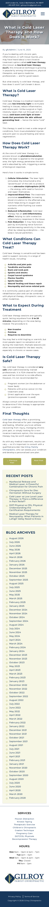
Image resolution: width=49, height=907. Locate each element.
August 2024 (16, 625)
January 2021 (16, 764)
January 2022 (16, 726)
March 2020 (16, 794)
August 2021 (16, 745)
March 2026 (15, 557)
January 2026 (16, 564)
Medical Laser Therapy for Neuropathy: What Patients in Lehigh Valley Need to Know (26, 516)
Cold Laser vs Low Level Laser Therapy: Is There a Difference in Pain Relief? (26, 499)
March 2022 (15, 719)
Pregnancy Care (24, 833)
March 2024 (16, 643)
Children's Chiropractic (24, 827)
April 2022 (15, 715)
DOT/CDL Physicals (24, 836)
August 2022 (16, 700)
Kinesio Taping (24, 822)
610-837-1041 (14, 5)
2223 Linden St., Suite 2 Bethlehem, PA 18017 (24, 3)
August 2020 (16, 779)
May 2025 (14, 594)
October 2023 (16, 662)
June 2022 (15, 707)
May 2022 (14, 711)
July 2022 (14, 704)
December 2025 (18, 568)
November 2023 (18, 658)
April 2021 (14, 756)
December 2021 (18, 730)
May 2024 (14, 636)
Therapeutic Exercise (24, 824)
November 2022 (18, 689)
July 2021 (14, 749)
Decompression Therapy (24, 839)
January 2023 (16, 681)
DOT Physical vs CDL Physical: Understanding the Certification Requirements (26, 507)
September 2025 (18, 580)
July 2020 (14, 783)
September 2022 (18, 696)
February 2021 (17, 760)
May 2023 (14, 666)
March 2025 (15, 598)
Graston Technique (24, 830)
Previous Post (12, 461)
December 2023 (18, 655)
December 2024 (18, 610)
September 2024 (18, 621)
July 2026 (14, 542)
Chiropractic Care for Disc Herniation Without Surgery (25, 491)
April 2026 (15, 553)
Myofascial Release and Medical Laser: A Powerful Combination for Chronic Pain (26, 484)
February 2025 (17, 602)
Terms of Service (31, 896)
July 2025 (14, 587)
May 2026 (14, 549)
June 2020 (15, 786)
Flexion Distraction (24, 819)
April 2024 (15, 640)
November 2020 (18, 768)
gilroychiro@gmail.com (31, 5)
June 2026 (15, 546)
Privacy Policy (14, 896)
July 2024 (14, 628)
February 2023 (17, 677)
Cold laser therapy (12, 419)
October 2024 (17, 617)
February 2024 (17, 647)
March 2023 (15, 674)
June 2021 (14, 752)
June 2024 (15, 632)
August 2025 (16, 583)
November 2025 (18, 572)
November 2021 (18, 734)
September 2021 (18, 741)
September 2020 (18, 775)
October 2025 (16, 576)
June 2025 (15, 591)
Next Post (38, 461)
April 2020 (15, 790)
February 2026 (17, 561)
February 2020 (17, 798)
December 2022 (18, 685)
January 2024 (17, 651)
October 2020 (17, 771)
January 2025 (16, 606)
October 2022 (16, 692)
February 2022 (17, 722)
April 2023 (15, 670)
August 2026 (16, 538)
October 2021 (16, 737)
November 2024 (18, 613)
